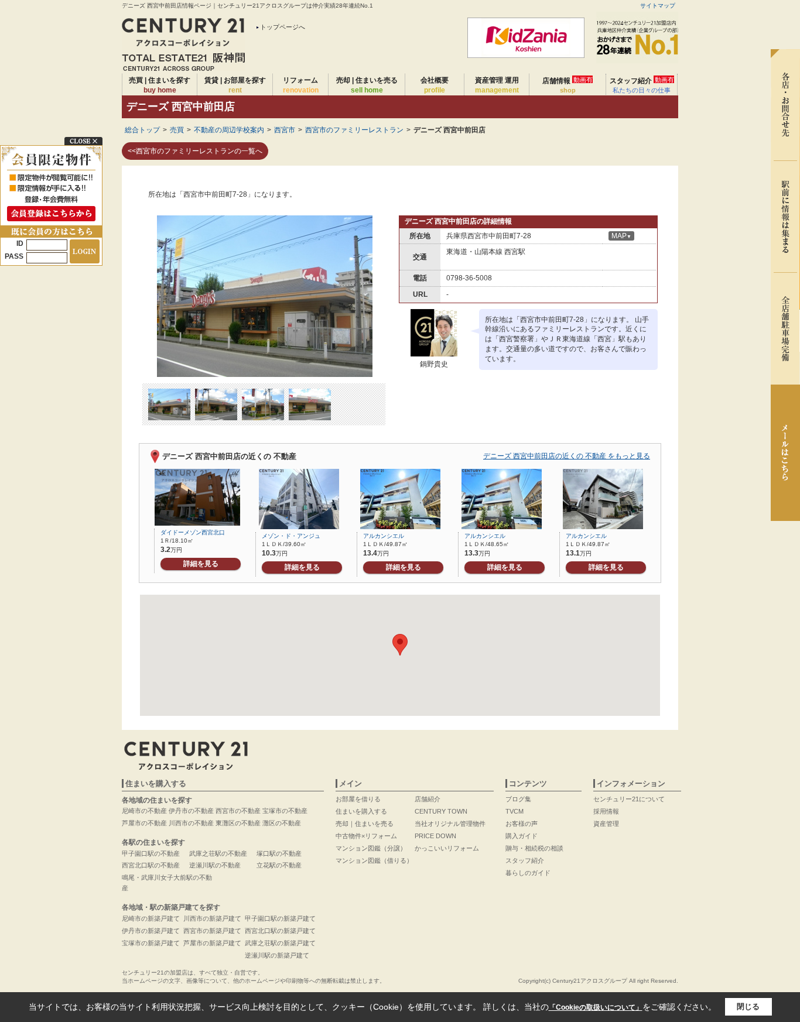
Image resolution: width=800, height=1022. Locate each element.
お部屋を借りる (358, 798)
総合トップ (142, 130)
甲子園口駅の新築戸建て (280, 918)
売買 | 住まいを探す (159, 85)
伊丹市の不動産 (191, 810)
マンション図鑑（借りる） (374, 860)
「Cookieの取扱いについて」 (595, 1007)
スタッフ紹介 (642, 85)
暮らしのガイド (528, 872)
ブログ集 (518, 798)
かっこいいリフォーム (447, 848)
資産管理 (606, 823)
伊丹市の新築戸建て (151, 930)
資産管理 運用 (497, 85)
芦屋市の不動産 (144, 822)
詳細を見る (200, 564)
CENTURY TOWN (441, 811)
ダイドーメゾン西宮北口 (192, 532)
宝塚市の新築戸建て (151, 942)
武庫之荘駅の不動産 (218, 853)
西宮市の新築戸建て (212, 930)
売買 (177, 130)
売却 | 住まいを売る (367, 85)
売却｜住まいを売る (365, 823)
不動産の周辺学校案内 (229, 130)
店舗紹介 (427, 798)
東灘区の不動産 (238, 822)
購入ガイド (521, 835)
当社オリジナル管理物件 (450, 823)
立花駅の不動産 (279, 865)
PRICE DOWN (435, 835)
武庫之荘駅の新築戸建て (280, 942)
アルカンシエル (383, 536)
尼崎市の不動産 (144, 810)
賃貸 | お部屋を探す (235, 85)
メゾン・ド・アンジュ (291, 536)
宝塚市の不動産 (284, 810)
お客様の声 (521, 823)
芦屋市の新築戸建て (212, 942)
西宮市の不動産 (238, 810)
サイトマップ (657, 5)
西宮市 (284, 130)
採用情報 (606, 811)
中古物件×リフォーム (366, 835)
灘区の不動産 (281, 822)
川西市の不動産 (191, 822)
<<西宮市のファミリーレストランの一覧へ (195, 151)
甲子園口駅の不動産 (151, 853)
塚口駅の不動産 (279, 853)
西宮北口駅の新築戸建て (280, 930)
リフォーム (301, 85)
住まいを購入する (361, 811)
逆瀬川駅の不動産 (215, 865)
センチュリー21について (629, 798)
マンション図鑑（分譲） (371, 848)
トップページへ (282, 26)
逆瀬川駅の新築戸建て (277, 955)
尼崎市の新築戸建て (151, 918)
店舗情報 (567, 85)
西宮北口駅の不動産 (151, 865)
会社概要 (434, 85)
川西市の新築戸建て (212, 918)
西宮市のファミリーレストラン (354, 130)
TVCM (514, 811)
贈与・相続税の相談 (534, 848)
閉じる (748, 1006)
